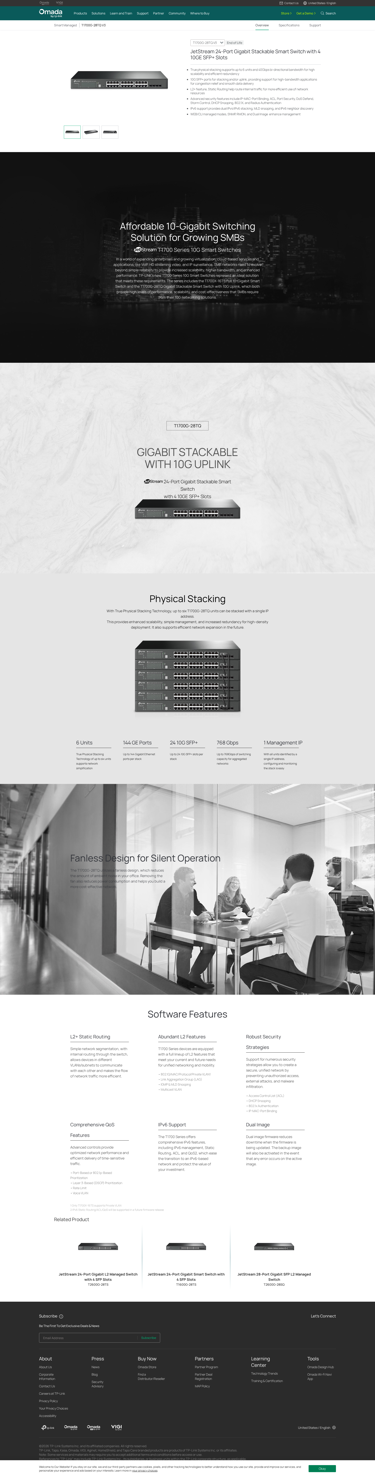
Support (315, 25)
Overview (262, 25)
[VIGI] (116, 1427)
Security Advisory (98, 1384)
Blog (95, 1374)
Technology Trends (264, 1373)
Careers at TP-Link (52, 1393)
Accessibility (47, 1416)
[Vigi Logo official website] (59, 3)
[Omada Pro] (93, 1427)
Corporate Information (47, 1376)
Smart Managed (65, 25)
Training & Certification (267, 1381)
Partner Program (206, 1367)
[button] (288, 3)
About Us (45, 1367)
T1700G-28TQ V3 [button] (93, 25)
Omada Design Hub (320, 1367)
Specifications (289, 25)
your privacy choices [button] (144, 1470)
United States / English (314, 1428)
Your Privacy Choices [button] (53, 1408)
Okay (322, 1468)
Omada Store (147, 1367)
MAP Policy (202, 1386)
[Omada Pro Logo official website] (44, 3)
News (95, 1367)
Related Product (71, 1219)
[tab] (72, 132)
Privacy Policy (48, 1401)
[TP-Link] (48, 1427)
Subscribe (148, 1338)
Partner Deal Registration (203, 1376)
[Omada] (70, 1427)
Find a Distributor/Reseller (151, 1376)
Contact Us (47, 1386)
